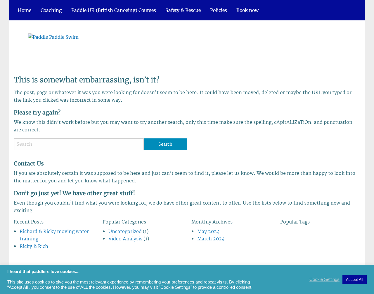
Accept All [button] (354, 279)
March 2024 (211, 239)
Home (24, 10)
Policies (218, 10)
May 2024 (208, 232)
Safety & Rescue (183, 10)
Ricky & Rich (34, 247)
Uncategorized (125, 232)
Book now (247, 10)
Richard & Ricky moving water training (54, 235)
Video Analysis (125, 239)
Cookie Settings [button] (324, 279)
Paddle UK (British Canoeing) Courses (113, 10)
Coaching (51, 10)
